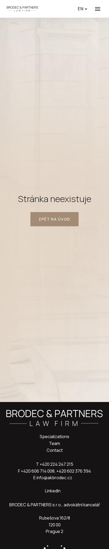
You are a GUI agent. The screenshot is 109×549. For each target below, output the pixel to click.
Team (54, 443)
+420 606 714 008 (37, 471)
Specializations (54, 436)
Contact (55, 450)
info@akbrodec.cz (54, 478)
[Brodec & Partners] (22, 9)
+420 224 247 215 (56, 464)
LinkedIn (53, 491)
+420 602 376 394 (73, 471)
